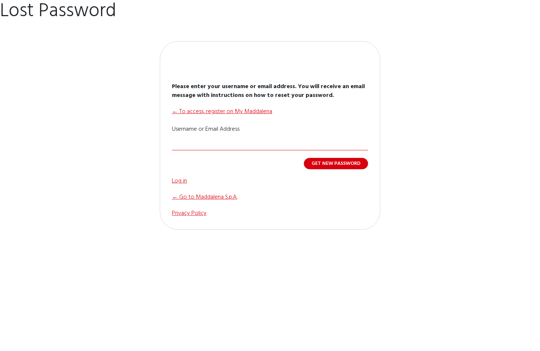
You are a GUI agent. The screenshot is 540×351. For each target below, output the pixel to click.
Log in (179, 181)
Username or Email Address (206, 129)
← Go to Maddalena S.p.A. (204, 197)
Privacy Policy (189, 213)
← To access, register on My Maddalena (222, 111)
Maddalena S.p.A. (270, 61)
